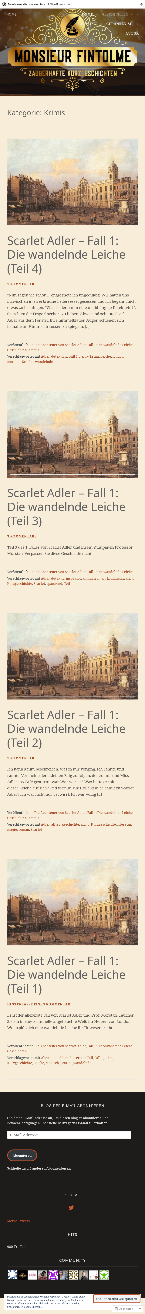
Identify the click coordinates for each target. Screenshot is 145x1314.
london (118, 356)
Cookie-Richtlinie (33, 1307)
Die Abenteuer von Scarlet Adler (60, 345)
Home (11, 14)
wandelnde (44, 361)
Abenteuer (49, 1058)
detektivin (59, 356)
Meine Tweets (18, 1221)
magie (12, 829)
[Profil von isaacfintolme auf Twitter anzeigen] (72, 1208)
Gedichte (88, 24)
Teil (67, 583)
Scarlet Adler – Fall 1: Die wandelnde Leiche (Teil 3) (66, 506)
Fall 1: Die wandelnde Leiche (110, 345)
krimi (94, 356)
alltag (55, 824)
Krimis (33, 350)
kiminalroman (94, 578)
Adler (45, 356)
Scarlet (28, 361)
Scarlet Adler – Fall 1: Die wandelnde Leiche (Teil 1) (66, 974)
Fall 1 (73, 356)
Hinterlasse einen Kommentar (38, 1004)
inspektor (73, 578)
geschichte (70, 824)
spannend (54, 583)
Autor (132, 33)
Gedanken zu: (120, 24)
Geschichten (115, 14)
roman (24, 829)
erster (81, 1058)
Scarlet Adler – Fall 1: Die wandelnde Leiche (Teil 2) (66, 728)
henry (84, 356)
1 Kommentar (20, 284)
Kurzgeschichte (19, 583)
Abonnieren (22, 1155)
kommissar (115, 578)
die (72, 1058)
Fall (90, 1058)
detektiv (57, 578)
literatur (124, 824)
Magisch (52, 1063)
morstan (14, 361)
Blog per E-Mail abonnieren (72, 1105)
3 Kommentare (22, 536)
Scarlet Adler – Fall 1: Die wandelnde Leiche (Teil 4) (66, 254)
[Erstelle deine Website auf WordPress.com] (72, 4)
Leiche (105, 356)
